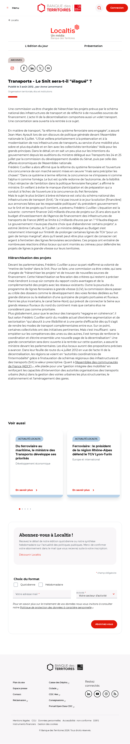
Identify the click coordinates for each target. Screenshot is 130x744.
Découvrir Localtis (30, 554)
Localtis (15, 20)
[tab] (19, 509)
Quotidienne (27, 584)
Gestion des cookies (48, 724)
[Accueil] (59, 8)
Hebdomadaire (54, 584)
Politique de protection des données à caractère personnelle (56, 607)
